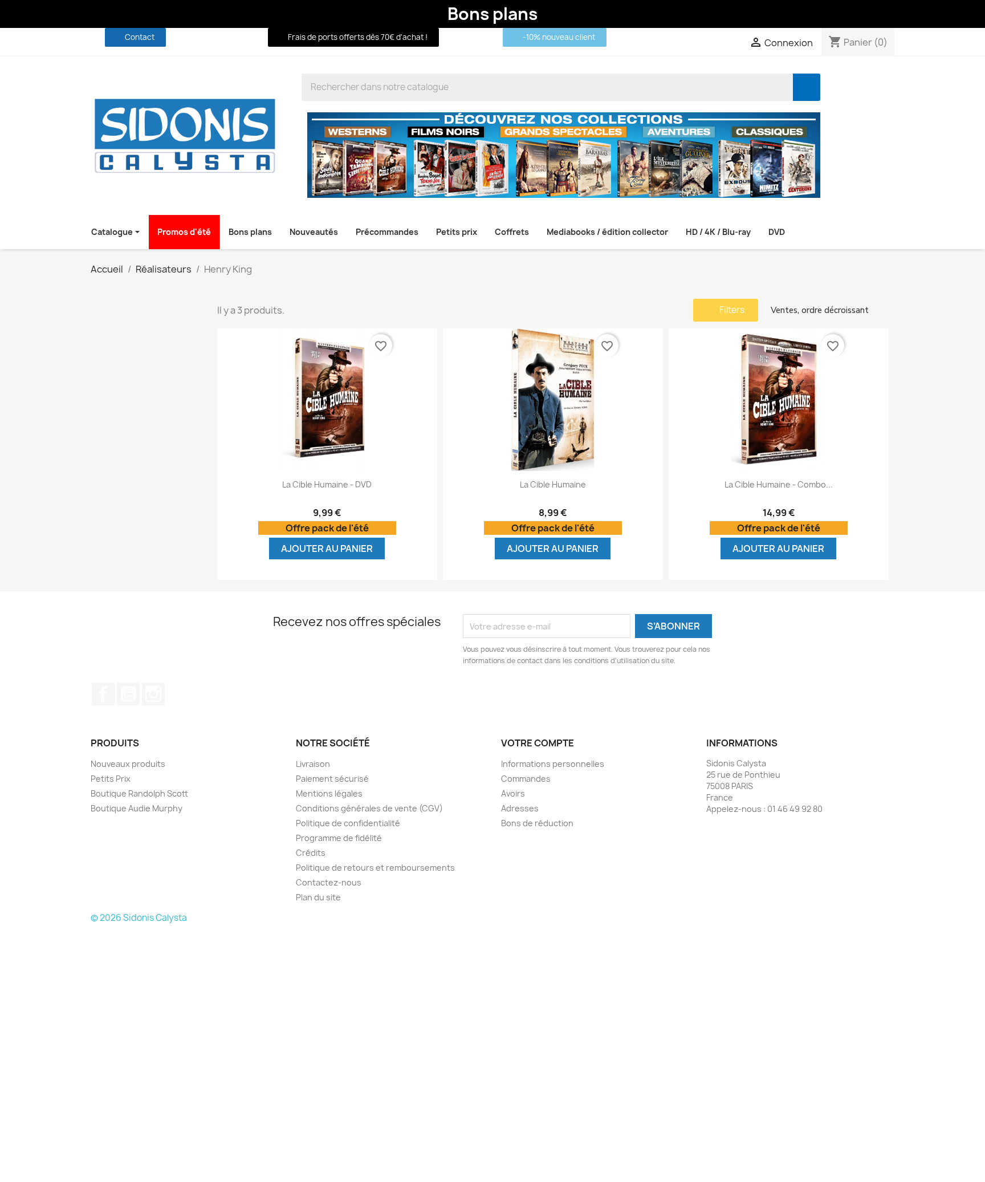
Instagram (153, 694)
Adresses (520, 808)
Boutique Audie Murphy (136, 808)
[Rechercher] (806, 87)
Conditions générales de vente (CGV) (369, 808)
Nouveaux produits (128, 763)
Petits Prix (111, 778)
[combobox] (539, 87)
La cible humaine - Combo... (778, 484)
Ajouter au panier (327, 548)
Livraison (313, 763)
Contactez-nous (328, 882)
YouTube (128, 694)
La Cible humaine (553, 484)
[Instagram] (245, 37)
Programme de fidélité (339, 837)
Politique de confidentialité (348, 823)
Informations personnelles (552, 763)
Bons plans (492, 13)
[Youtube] (224, 37)
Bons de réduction (537, 823)
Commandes (526, 778)
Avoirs (513, 793)
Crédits (310, 852)
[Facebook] (203, 37)
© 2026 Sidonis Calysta (139, 918)
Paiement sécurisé (332, 778)
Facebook (103, 694)
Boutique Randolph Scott (139, 793)
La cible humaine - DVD (327, 484)
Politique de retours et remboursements (375, 867)
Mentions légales (329, 793)
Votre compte (537, 743)
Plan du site (318, 897)
